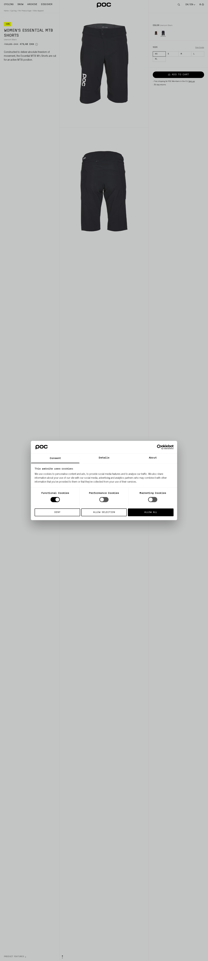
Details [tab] (104, 458)
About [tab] (153, 458)
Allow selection (104, 512)
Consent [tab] (55, 458)
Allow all (150, 512)
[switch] (104, 499)
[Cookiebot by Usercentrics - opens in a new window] (159, 447)
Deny (57, 512)
